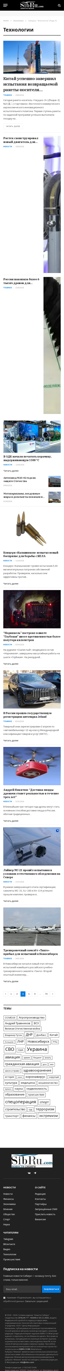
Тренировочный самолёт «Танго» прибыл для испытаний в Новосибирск (30, 952)
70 (46, 994)
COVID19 (10, 1017)
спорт (44, 1102)
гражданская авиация (22, 1064)
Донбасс (41, 1035)
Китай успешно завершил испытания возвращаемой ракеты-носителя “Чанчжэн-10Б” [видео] (30, 87)
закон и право (12, 1071)
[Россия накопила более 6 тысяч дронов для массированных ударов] (52, 345)
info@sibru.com (27, 1362)
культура (11, 1082)
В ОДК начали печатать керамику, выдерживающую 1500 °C (27, 458)
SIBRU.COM (24, 1349)
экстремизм (48, 1116)
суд (30, 1109)
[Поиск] (59, 5)
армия (27, 1058)
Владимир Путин (13, 1035)
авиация (12, 1057)
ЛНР (20, 1041)
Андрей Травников (17, 1023)
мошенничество (48, 1083)
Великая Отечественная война (22, 1028)
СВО (9, 1049)
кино (20, 1077)
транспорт (12, 1116)
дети (45, 1064)
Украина (37, 1049)
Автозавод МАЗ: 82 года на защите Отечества (19, 479)
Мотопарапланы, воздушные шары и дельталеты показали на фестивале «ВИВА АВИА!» (23, 497)
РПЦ (55, 1042)
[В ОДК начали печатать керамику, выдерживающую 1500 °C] (32, 437)
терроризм (45, 1109)
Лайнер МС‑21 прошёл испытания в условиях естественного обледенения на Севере (31, 873)
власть (48, 1058)
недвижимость (36, 1088)
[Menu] (5, 5)
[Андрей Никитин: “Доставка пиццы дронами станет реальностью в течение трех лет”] (32, 766)
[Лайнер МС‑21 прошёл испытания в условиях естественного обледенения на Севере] (32, 846)
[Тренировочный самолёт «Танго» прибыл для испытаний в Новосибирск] (32, 926)
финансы (28, 1116)
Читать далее (13, 126)
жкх (51, 1064)
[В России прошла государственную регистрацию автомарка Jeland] (32, 689)
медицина (28, 1082)
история (9, 1077)
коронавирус (35, 1076)
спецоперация (20, 1101)
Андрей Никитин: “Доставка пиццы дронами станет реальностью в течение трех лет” (31, 793)
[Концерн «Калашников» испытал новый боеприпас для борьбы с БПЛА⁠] (32, 529)
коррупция (54, 1077)
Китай (54, 1034)
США (20, 1050)
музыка (8, 1089)
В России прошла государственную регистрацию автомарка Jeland (27, 714)
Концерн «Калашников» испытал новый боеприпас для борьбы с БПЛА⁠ (30, 554)
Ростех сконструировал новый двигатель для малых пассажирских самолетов (20, 143)
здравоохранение (37, 1070)
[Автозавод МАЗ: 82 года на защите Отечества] (54, 481)
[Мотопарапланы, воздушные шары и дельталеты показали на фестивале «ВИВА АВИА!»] (54, 497)
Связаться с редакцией (36, 1301)
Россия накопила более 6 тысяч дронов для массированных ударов (21, 283)
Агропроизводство (31, 1017)
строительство (15, 1109)
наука (19, 1088)
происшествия (36, 1095)
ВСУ (36, 1023)
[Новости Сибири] (32, 5)
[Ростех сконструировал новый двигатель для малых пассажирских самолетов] (52, 204)
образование (14, 1094)
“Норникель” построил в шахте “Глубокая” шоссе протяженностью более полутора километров (31, 636)
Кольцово (9, 1042)
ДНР (29, 1035)
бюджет (37, 1058)
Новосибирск (38, 1041)
